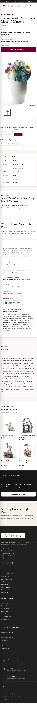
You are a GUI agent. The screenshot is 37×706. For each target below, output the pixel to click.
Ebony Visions (4, 613)
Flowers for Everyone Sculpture (7, 462)
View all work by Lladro (9, 353)
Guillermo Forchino (6, 616)
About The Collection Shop (8, 574)
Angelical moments (7, 436)
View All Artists (5, 621)
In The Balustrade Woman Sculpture (27, 436)
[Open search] (30, 5)
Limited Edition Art (5, 619)
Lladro (6, 10)
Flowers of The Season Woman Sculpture (26, 462)
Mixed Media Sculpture (7, 637)
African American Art (6, 603)
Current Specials (5, 648)
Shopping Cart (4, 592)
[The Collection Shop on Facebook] (3, 563)
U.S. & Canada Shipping (7, 579)
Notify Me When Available (18, 49)
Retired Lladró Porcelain (7, 635)
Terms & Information (5, 696)
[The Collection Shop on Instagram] (7, 563)
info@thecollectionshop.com (8, 558)
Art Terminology (5, 582)
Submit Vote (18, 134)
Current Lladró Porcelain (7, 632)
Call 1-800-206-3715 (18, 494)
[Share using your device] (19, 143)
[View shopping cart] (33, 5)
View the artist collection (10, 413)
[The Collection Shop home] (17, 5)
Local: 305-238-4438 (6, 555)
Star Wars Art (4, 640)
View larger (32, 105)
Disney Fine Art (5, 611)
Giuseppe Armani (5, 605)
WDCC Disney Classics (7, 645)
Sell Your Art (4, 651)
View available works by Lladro (8, 53)
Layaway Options (5, 576)
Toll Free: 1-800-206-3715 (7, 553)
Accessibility (4, 584)
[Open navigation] (4, 5)
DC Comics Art (5, 608)
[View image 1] (7, 112)
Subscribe (20, 696)
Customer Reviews (6, 590)
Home (2, 10)
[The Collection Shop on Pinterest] (12, 563)
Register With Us (5, 587)
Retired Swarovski (5, 643)
